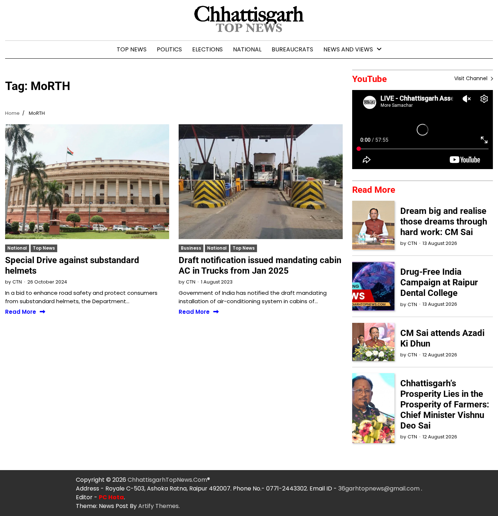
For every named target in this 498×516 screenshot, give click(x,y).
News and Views (348, 49)
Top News (132, 49)
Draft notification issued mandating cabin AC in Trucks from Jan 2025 (260, 265)
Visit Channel (471, 78)
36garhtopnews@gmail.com (379, 488)
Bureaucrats (292, 49)
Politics (169, 49)
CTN (17, 282)
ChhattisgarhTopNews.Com (167, 480)
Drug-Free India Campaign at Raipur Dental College (439, 282)
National (247, 49)
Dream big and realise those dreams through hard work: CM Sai (443, 221)
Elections (207, 49)
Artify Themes (158, 506)
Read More (20, 312)
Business (191, 248)
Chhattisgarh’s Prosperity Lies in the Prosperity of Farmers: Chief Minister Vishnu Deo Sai (444, 404)
